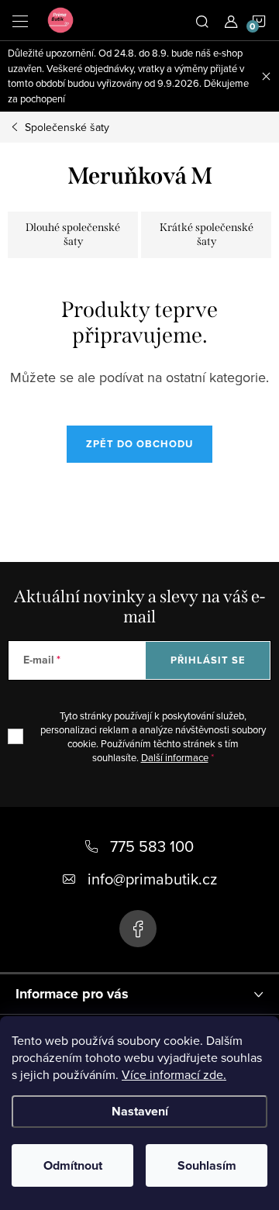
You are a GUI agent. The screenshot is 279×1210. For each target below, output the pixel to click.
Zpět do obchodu (139, 443)
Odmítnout (72, 1165)
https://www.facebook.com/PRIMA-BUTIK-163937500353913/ (138, 928)
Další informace (174, 757)
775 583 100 (152, 846)
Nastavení (140, 1111)
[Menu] (20, 20)
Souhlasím (206, 1165)
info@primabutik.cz (152, 878)
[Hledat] (202, 20)
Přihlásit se (208, 660)
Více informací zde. (174, 1074)
